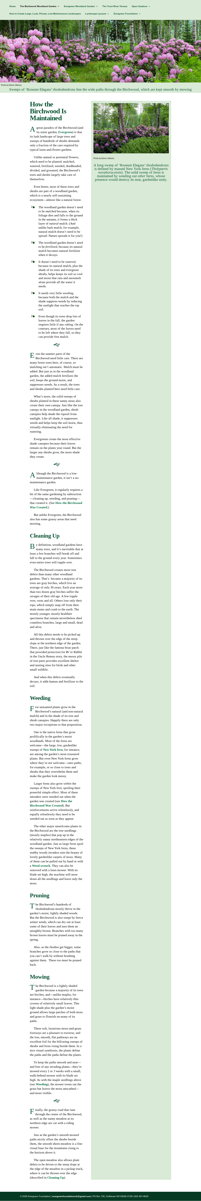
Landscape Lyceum (95, 14)
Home (12, 6)
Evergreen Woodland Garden (79, 6)
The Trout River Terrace (114, 6)
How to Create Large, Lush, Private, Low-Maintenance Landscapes (45, 14)
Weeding (42, 1084)
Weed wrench (41, 865)
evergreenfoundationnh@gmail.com (71, 1196)
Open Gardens (139, 6)
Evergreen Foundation (126, 14)
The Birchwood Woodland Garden (38, 6)
